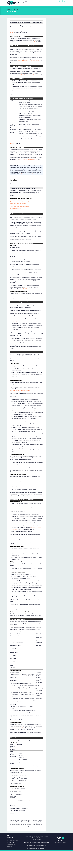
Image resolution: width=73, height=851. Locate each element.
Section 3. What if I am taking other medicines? (26, 74)
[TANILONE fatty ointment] (15, 822)
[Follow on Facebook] (60, 1)
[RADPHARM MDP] (38, 822)
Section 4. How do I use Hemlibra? (31, 92)
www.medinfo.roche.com (30, 800)
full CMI (13, 25)
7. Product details (13, 209)
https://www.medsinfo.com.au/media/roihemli (20, 390)
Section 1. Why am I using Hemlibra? (27, 41)
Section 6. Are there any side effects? (27, 159)
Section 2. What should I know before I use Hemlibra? (28, 60)
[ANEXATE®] (27, 822)
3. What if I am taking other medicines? (18, 203)
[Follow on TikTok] (65, 1)
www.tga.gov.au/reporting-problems (17, 727)
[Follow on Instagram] (62, 1)
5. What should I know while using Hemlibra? (19, 206)
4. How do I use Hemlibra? (15, 205)
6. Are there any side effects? (16, 208)
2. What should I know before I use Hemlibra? (19, 201)
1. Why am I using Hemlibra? (16, 200)
